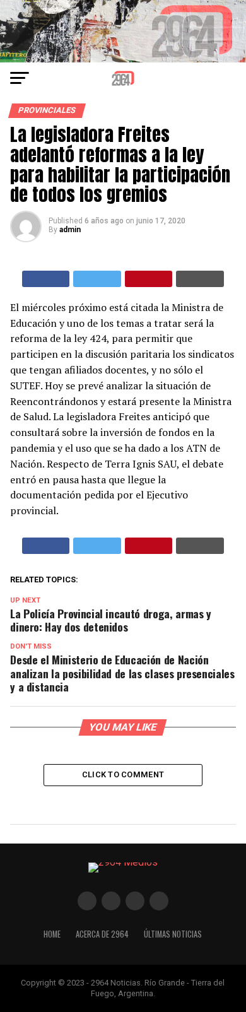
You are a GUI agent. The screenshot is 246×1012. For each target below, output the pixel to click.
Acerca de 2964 (102, 934)
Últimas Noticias (173, 934)
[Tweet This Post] (97, 279)
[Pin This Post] (149, 279)
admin (70, 229)
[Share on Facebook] (46, 279)
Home (52, 934)
